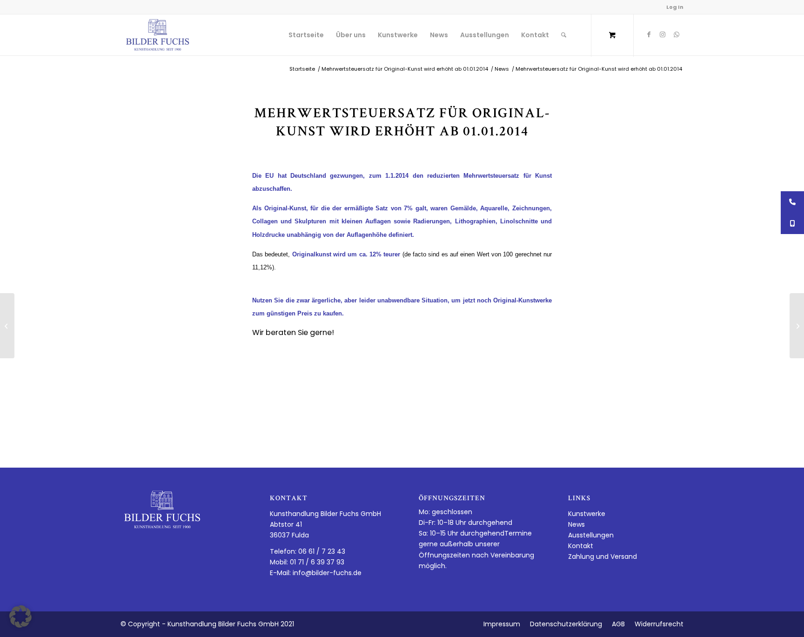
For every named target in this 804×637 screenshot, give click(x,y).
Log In (674, 7)
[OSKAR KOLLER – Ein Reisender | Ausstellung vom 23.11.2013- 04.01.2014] (7, 325)
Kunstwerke (586, 513)
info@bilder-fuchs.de (327, 572)
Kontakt (580, 545)
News (576, 524)
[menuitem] (306, 34)
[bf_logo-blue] (158, 34)
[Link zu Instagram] (663, 34)
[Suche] (563, 34)
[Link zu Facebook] (649, 34)
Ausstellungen (591, 535)
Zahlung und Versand (602, 556)
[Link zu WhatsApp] (676, 34)
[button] (20, 616)
